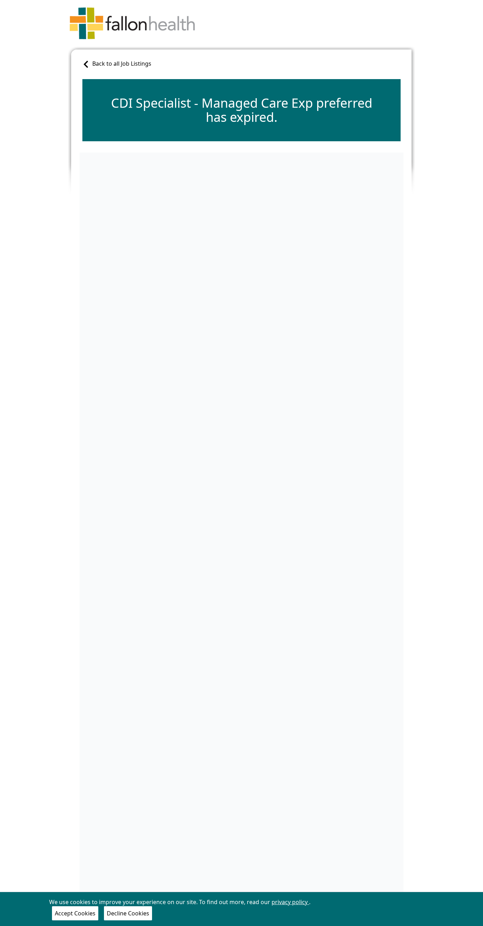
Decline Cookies (128, 913)
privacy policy (290, 902)
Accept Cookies (75, 913)
